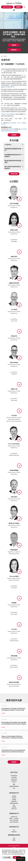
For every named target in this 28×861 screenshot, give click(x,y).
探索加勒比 (14, 49)
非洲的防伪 (14, 831)
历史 (14, 782)
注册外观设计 (14, 801)
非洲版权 (14, 799)
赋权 (14, 784)
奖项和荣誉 (14, 777)
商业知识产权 (14, 816)
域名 (14, 805)
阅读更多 (3, 713)
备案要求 (11, 129)
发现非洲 (14, 45)
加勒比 (14, 840)
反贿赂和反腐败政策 (14, 786)
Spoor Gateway (7, 7)
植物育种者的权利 (14, 803)
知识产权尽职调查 (14, 820)
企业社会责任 (14, 779)
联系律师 (14, 135)
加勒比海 (11, 87)
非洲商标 (14, 796)
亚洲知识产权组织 (6, 114)
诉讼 (14, 830)
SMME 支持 (14, 808)
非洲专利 (14, 798)
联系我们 (18, 7)
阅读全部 (14, 762)
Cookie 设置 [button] (7, 857)
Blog (14, 788)
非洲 (6, 87)
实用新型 (14, 807)
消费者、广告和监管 (14, 818)
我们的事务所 (14, 775)
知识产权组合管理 (14, 822)
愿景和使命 (14, 781)
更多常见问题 (14, 173)
